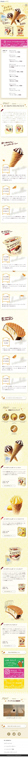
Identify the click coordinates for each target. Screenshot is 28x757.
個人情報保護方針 (7, 740)
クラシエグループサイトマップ (10, 752)
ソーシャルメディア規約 (9, 749)
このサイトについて (8, 743)
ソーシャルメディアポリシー (10, 746)
